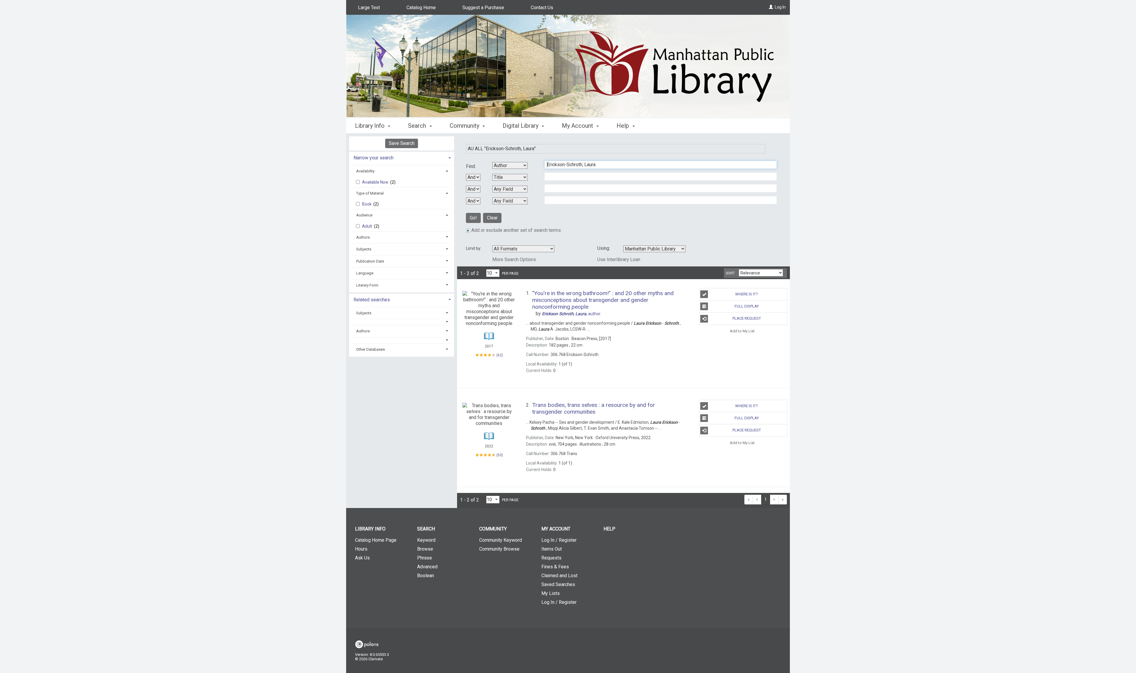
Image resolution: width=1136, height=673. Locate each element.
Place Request (746, 318)
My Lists (550, 593)
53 (500, 455)
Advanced (427, 567)
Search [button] (417, 125)
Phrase (424, 558)
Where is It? (746, 294)
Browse (425, 549)
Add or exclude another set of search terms (515, 230)
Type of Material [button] (370, 193)
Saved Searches (558, 584)
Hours (361, 549)
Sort (730, 273)
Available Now (375, 182)
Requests (551, 558)
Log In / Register (559, 540)
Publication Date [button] (370, 261)
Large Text (369, 7)
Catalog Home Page (375, 540)
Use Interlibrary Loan (618, 259)
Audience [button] (364, 215)
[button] (402, 322)
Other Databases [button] (370, 349)
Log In (780, 7)
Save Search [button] (401, 143)
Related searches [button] (372, 299)
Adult (367, 226)
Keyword (426, 540)
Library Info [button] (370, 125)
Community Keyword (500, 540)
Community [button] (465, 125)
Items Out (551, 549)
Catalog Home (421, 7)
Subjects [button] (363, 249)
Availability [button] (365, 171)
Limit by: (474, 248)
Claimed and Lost (559, 575)
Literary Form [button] (367, 285)
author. (571, 313)
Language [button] (364, 273)
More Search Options (514, 259)
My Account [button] (578, 125)
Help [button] (623, 125)
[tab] (401, 157)
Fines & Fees (555, 567)
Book (367, 204)
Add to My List (742, 331)
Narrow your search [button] (373, 158)
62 (500, 355)
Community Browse (499, 549)
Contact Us (542, 7)
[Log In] (771, 7)
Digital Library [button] (521, 125)
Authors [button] (363, 237)
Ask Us (362, 558)
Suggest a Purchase (483, 7)
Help (609, 529)
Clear (492, 218)
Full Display (747, 306)
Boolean (425, 575)
